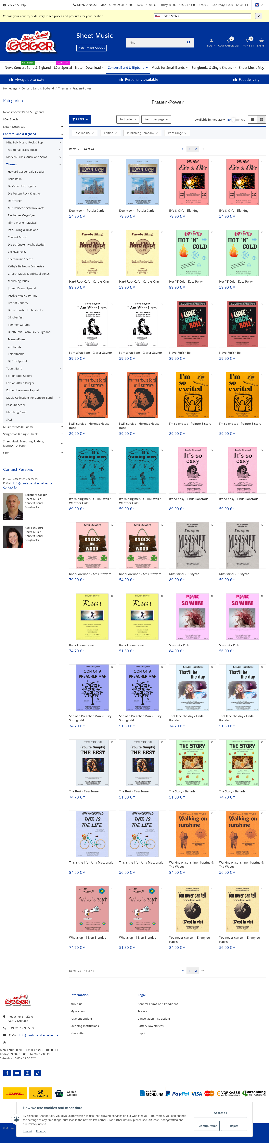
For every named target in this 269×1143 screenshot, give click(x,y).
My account (78, 1011)
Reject (234, 1125)
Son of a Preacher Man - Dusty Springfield (90, 718)
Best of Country (18, 303)
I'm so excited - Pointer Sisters (190, 423)
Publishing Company (140, 133)
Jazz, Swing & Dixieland (23, 230)
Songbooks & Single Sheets (21, 434)
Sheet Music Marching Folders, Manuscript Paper (23, 443)
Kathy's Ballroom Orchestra (26, 266)
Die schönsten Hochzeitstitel (26, 244)
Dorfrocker (15, 201)
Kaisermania (16, 354)
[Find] (189, 42)
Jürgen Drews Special (22, 288)
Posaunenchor (15, 405)
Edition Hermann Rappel (22, 390)
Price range (175, 133)
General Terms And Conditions (158, 1004)
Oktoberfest (15, 317)
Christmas (14, 346)
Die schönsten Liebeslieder (26, 310)
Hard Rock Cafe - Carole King (89, 281)
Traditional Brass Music (21, 150)
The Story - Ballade (182, 791)
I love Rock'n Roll (180, 353)
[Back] (182, 149)
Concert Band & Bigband (19, 134)
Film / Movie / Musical (22, 222)
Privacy (41, 1131)
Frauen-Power (17, 339)
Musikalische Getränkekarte (26, 208)
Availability (83, 133)
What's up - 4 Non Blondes (87, 937)
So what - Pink (179, 645)
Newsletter (77, 1033)
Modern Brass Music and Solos (26, 157)
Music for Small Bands (18, 427)
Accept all (220, 1112)
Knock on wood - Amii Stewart (90, 574)
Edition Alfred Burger (20, 383)
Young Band (14, 368)
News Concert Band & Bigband (23, 112)
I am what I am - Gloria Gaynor (90, 353)
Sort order (126, 119)
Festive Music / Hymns (22, 295)
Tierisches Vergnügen (22, 215)
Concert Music (17, 237)
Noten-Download (14, 126)
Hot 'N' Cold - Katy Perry (186, 281)
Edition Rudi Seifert (19, 376)
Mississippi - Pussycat (184, 574)
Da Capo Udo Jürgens (22, 186)
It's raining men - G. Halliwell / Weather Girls (90, 501)
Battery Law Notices (151, 1026)
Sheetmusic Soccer (20, 259)
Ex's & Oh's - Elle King (183, 210)
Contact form (11, 487)
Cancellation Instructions (154, 1018)
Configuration (208, 1125)
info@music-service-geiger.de (32, 483)
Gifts (6, 453)
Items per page (154, 119)
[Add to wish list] (112, 162)
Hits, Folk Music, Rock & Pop (24, 142)
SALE (9, 419)
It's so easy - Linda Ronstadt (188, 499)
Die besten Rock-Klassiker (25, 193)
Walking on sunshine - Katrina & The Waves (191, 864)
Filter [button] (80, 119)
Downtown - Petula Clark (86, 210)
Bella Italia (15, 179)
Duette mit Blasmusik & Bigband (29, 332)
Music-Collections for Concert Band (29, 397)
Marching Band (16, 412)
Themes (11, 164)
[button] (16, 5)
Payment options (81, 1018)
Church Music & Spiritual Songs (29, 274)
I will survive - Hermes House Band (89, 426)
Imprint (27, 1131)
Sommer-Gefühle (19, 325)
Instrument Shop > (91, 48)
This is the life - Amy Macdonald (91, 862)
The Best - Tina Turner (84, 791)
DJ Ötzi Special (17, 361)
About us (76, 1004)
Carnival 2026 (17, 252)
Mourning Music (19, 281)
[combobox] (202, 16)
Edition (108, 133)
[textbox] (202, 16)
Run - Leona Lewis (81, 645)
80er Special (11, 119)
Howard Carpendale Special (26, 171)
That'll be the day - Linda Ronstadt (186, 718)
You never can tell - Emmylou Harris (189, 939)
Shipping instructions (84, 1026)
